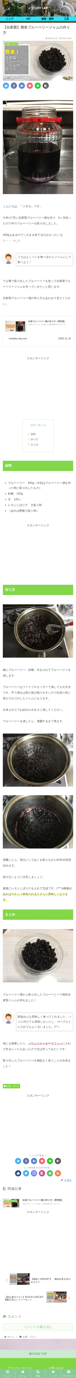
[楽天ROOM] (42, 1173)
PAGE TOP (39, 1353)
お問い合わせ (56, 1368)
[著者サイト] (18, 1173)
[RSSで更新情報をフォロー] (58, 1173)
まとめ (34, 444)
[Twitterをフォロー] (26, 1173)
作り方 (34, 439)
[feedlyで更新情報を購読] (50, 1173)
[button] (69, 717)
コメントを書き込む (38, 1327)
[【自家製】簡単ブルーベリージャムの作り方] (22, 86)
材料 (33, 434)
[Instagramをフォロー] (34, 1173)
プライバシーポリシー (19, 1368)
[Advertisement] (38, 386)
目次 (33, 424)
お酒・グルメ (12, 1086)
